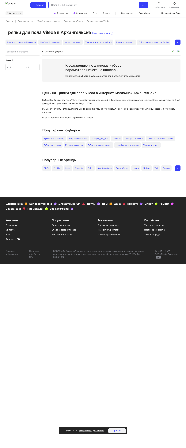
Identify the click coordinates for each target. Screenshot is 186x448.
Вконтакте (11, 239)
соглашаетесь (85, 430)
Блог (8, 234)
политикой (99, 430)
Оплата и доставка (61, 225)
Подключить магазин (108, 225)
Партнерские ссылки (154, 229)
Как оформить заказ (62, 234)
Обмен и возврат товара (64, 229)
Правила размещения (109, 234)
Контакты (10, 229)
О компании (11, 225)
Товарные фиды (152, 234)
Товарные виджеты (154, 225)
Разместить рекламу (108, 229)
